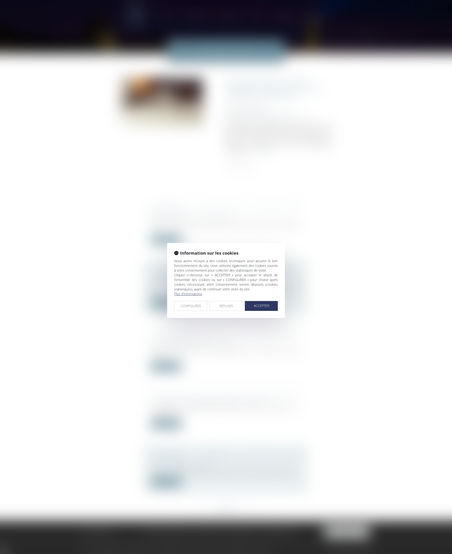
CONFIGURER (191, 306)
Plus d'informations (188, 294)
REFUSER (226, 306)
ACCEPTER (261, 305)
